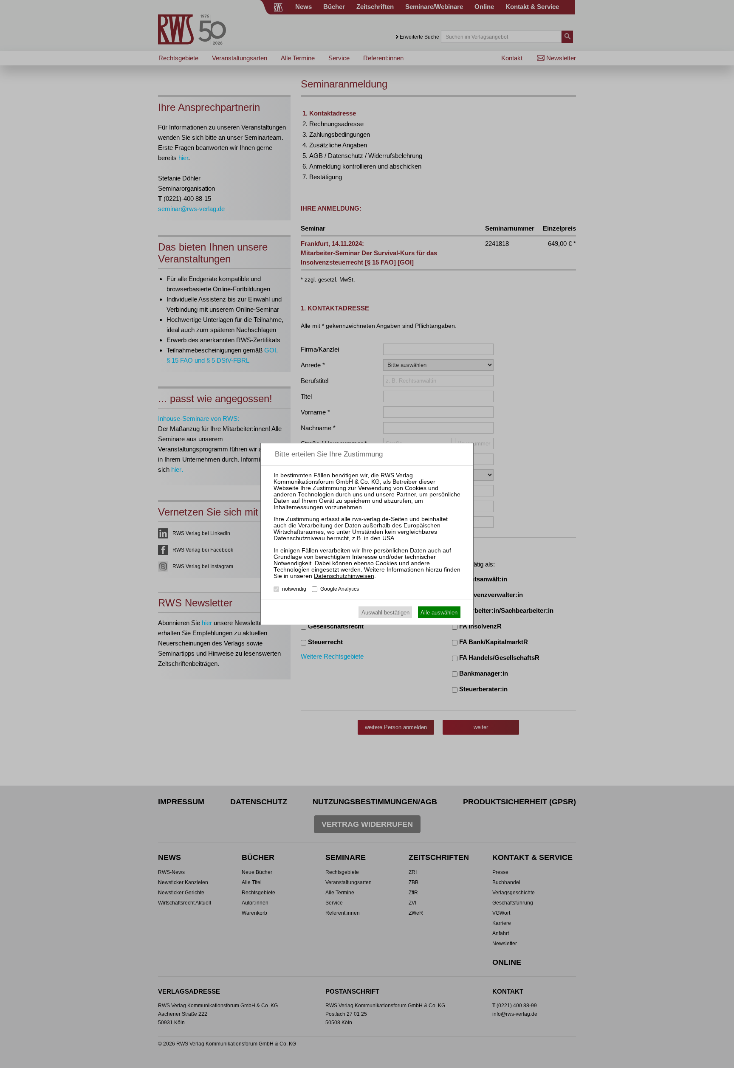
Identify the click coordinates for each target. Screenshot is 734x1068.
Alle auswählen (439, 612)
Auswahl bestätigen (385, 612)
